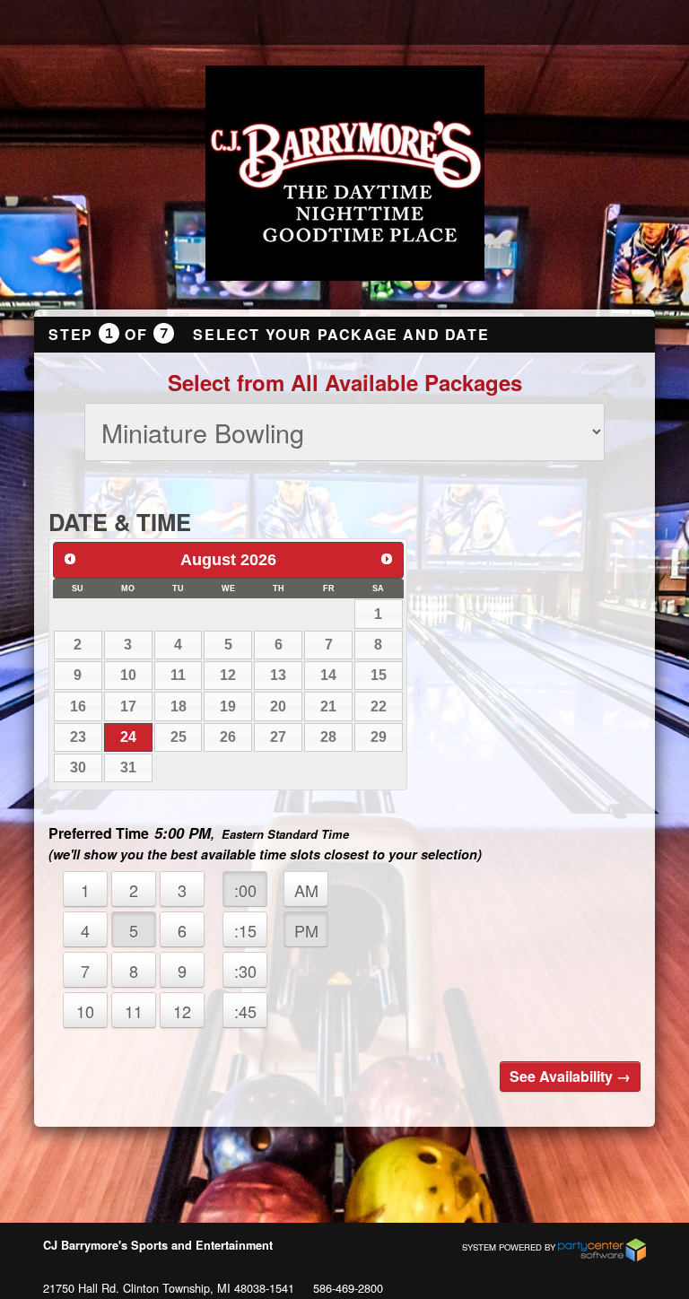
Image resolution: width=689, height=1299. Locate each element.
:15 (245, 930)
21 (328, 706)
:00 (245, 890)
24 (128, 737)
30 (78, 767)
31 (128, 767)
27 (278, 737)
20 (278, 706)
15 (379, 675)
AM (306, 890)
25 (178, 737)
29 (379, 737)
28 (328, 737)
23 (78, 737)
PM (306, 930)
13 (278, 675)
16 (78, 706)
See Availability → (570, 1076)
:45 (245, 1011)
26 (228, 737)
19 (228, 706)
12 (228, 675)
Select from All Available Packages (345, 382)
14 (328, 675)
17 (128, 706)
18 (178, 706)
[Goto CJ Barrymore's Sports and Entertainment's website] (344, 175)
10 (128, 675)
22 (379, 706)
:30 (245, 970)
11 (178, 675)
